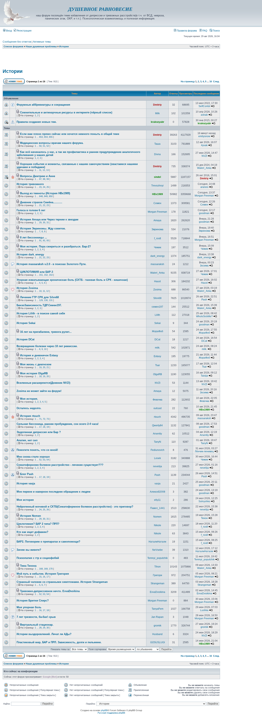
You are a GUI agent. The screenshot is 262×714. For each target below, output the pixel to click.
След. (216, 81)
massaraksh (157, 264)
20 (44, 367)
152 (46, 275)
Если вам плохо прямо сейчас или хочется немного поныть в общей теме (69, 133)
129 (41, 300)
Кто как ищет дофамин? (32, 532)
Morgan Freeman (204, 195)
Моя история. (29, 398)
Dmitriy (157, 104)
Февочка (157, 399)
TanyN (157, 441)
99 (47, 179)
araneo (204, 187)
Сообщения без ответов (17, 41)
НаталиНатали (157, 541)
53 (44, 459)
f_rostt (157, 238)
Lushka (204, 610)
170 (51, 568)
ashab (204, 114)
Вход (9, 30)
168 (41, 568)
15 (40, 576)
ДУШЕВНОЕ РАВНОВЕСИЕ (100, 9)
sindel (157, 177)
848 (41, 196)
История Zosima (27, 288)
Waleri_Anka (204, 168)
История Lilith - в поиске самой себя (41, 313)
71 (40, 419)
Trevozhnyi (157, 185)
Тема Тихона (28, 565)
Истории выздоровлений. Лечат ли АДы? (44, 634)
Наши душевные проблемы (41, 46)
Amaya (157, 220)
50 (40, 146)
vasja (157, 483)
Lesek (157, 458)
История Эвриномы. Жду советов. (43, 228)
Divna (157, 154)
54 (47, 459)
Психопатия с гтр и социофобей (38, 557)
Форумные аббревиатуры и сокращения (43, 104)
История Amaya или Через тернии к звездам (49, 219)
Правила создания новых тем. (37, 121)
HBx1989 (157, 194)
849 (46, 196)
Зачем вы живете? (29, 549)
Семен (157, 203)
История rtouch (30, 415)
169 (46, 568)
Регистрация (24, 30)
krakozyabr (157, 122)
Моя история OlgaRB (34, 373)
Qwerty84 (157, 425)
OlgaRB (157, 374)
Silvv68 (157, 298)
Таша (157, 143)
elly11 (157, 500)
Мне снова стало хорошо (33, 456)
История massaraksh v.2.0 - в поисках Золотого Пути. (51, 264)
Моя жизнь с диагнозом (35, 364)
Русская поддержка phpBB (111, 713)
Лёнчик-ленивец (204, 451)
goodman (204, 213)
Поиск (216, 30)
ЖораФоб (157, 331)
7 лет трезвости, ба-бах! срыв (36, 616)
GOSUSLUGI (157, 642)
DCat (157, 339)
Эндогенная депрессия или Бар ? (39, 432)
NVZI (204, 156)
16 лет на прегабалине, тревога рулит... (46, 331)
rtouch (157, 416)
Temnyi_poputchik (157, 558)
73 (47, 419)
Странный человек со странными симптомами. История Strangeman (62, 581)
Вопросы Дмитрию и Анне (37, 176)
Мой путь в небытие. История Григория (43, 573)
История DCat (25, 339)
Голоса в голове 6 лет (31, 210)
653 (41, 137)
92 (44, 240)
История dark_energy (30, 254)
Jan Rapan (157, 617)
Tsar (157, 365)
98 (44, 179)
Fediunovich (157, 450)
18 (40, 376)
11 (40, 170)
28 (40, 627)
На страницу (188, 81)
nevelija (157, 466)
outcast (157, 408)
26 (47, 509)
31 (47, 222)
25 (47, 187)
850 (51, 196)
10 (40, 291)
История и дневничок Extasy (39, 355)
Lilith (157, 315)
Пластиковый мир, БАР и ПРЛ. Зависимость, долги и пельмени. (59, 642)
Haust (157, 281)
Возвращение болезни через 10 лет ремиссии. (47, 346)
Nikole (157, 525)
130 (46, 300)
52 (47, 146)
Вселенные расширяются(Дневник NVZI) (43, 382)
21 (40, 205)
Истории (64, 46)
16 (210, 81)
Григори (157, 575)
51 (44, 146)
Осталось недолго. (29, 408)
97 (40, 179)
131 (51, 300)
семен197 (157, 306)
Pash (204, 299)
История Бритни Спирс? (33, 600)
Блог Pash (26, 474)
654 (46, 137)
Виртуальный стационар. (36, 624)
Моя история (25, 499)
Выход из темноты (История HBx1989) (45, 193)
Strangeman (157, 583)
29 (40, 222)
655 (51, 137)
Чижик (157, 247)
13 (47, 170)
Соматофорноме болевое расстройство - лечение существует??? (60, 464)
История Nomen (30, 515)
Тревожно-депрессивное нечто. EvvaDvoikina (50, 591)
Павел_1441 (157, 508)
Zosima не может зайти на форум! (39, 391)
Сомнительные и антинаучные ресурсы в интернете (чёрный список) (66, 112)
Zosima (157, 289)
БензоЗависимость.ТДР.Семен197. (39, 305)
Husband (157, 634)
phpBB (104, 710)
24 (44, 187)
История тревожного (30, 184)
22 (44, 205)
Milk (157, 113)
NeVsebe (157, 549)
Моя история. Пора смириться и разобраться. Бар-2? (55, 246)
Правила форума (186, 30)
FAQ (204, 30)
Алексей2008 (157, 491)
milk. (157, 347)
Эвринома (157, 229)
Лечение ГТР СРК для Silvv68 (39, 297)
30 (44, 222)
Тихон (204, 518)
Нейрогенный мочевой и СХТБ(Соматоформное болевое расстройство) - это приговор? (75, 506)
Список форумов (13, 46)
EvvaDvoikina (157, 592)
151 (41, 275)
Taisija (204, 375)
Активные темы (42, 41)
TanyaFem (157, 608)
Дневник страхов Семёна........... (41, 202)
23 (40, 187)
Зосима (204, 265)
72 (44, 419)
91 (40, 240)
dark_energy (157, 256)
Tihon (157, 566)
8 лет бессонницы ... (33, 237)
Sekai (157, 323)
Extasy (157, 356)
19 (40, 367)
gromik (157, 625)
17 (40, 427)
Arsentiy (157, 433)
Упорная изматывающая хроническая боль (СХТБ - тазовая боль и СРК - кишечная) (72, 279)
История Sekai (26, 323)
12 (44, 170)
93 (47, 240)
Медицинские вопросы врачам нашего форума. (52, 142)
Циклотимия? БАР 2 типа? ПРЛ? (38, 523)
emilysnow (204, 136)
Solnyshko (204, 501)
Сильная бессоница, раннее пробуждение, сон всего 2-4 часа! (57, 423)
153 (51, 275)
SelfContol (204, 106)
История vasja (26, 483)
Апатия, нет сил (27, 440)
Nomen (157, 516)
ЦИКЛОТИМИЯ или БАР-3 (36, 271)
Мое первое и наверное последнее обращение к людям (53, 491)
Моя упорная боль (29, 607)
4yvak (204, 145)
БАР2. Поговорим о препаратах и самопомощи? (48, 541)
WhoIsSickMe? (204, 316)
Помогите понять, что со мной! (37, 449)
